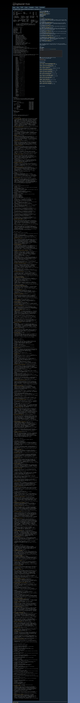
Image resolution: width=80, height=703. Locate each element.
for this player (46, 14)
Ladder (22, 7)
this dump (43, 12)
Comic (37, 7)
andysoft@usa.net (48, 22)
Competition (31, 7)
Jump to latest (42, 17)
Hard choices (42, 15)
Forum (26, 7)
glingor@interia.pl (49, 32)
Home (14, 7)
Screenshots (42, 7)
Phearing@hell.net (48, 40)
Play (18, 7)
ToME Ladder (45, 13)
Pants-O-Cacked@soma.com (49, 37)
